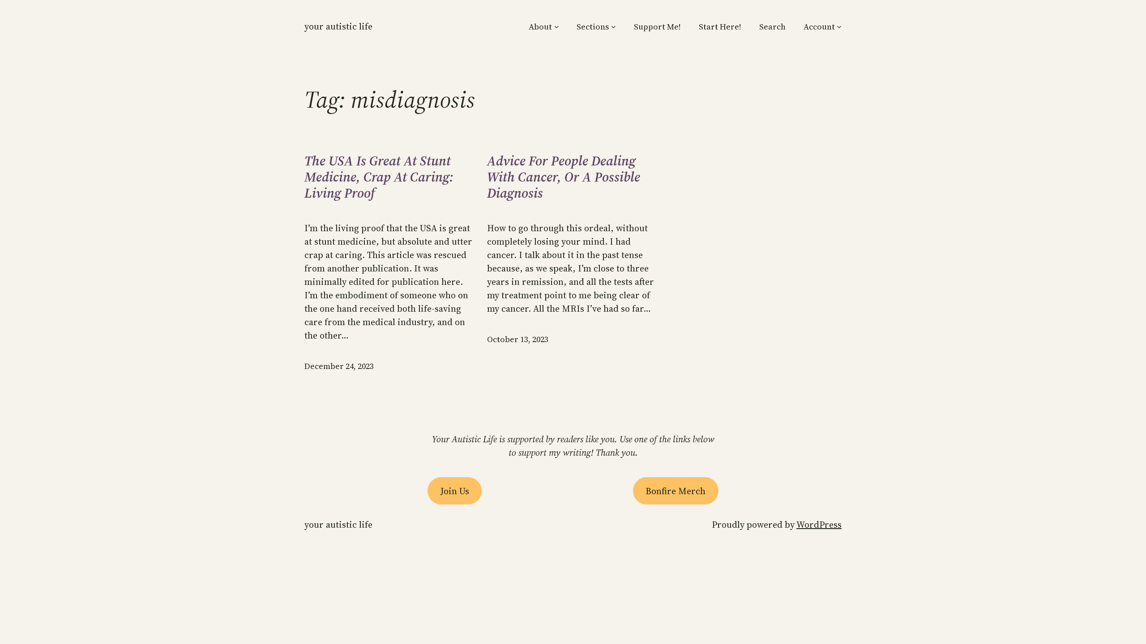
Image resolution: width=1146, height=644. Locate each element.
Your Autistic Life (338, 26)
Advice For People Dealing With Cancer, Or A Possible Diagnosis (563, 177)
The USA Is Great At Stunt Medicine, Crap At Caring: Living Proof (378, 177)
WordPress (819, 524)
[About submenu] (556, 26)
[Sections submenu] (613, 26)
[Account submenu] (839, 26)
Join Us (454, 491)
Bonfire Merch (676, 491)
